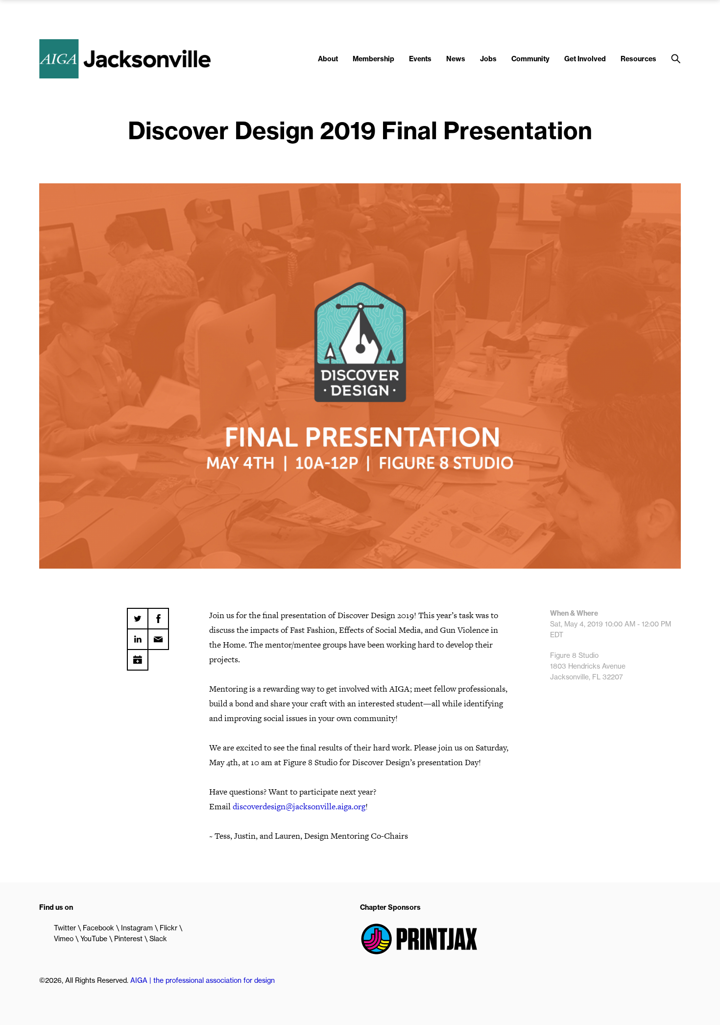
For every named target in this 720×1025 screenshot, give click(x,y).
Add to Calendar (137, 656)
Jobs (488, 58)
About (328, 58)
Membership (373, 58)
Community (530, 58)
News (455, 58)
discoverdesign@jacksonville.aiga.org (299, 806)
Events (420, 58)
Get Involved (585, 58)
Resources (638, 58)
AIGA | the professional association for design (202, 980)
